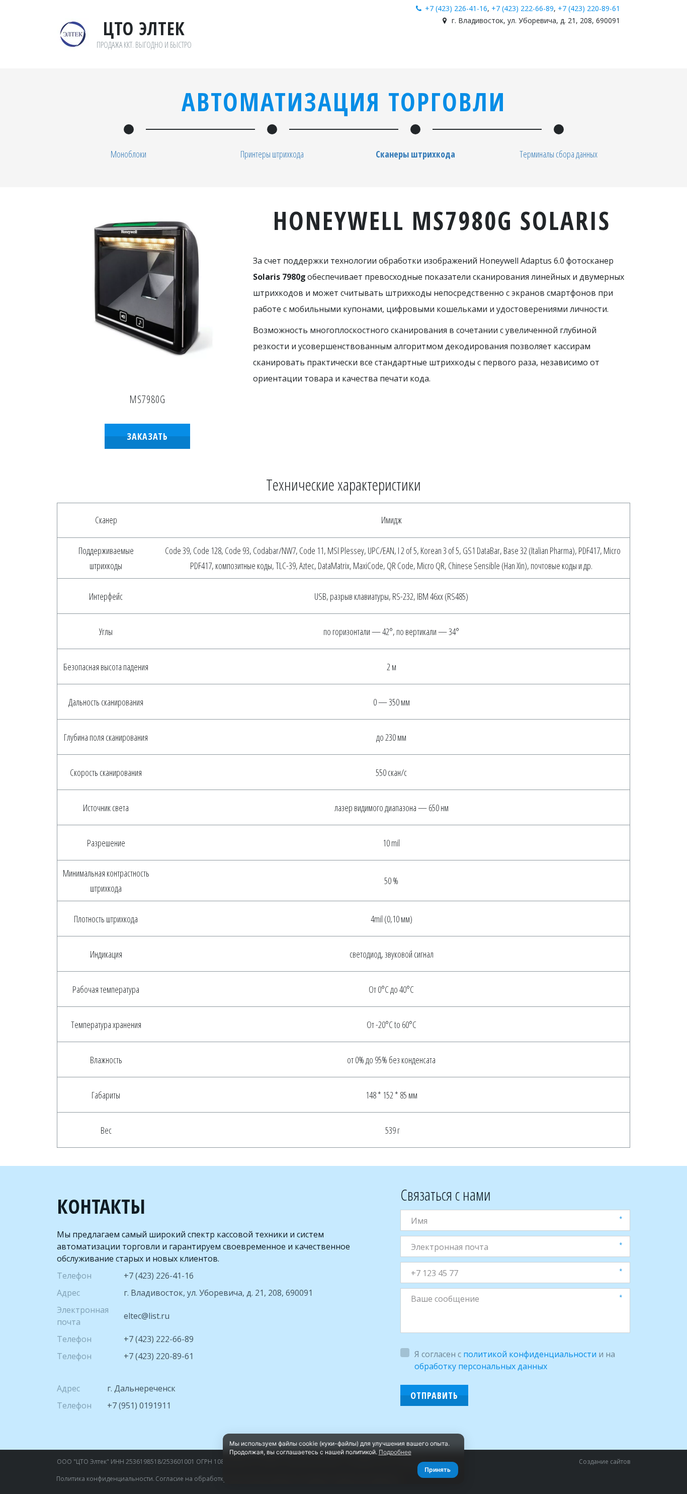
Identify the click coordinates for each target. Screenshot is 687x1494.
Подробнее (395, 1452)
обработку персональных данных (480, 1366)
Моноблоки (128, 154)
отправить (434, 1395)
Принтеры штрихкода (272, 154)
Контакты (576, 49)
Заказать (147, 436)
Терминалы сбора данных (558, 154)
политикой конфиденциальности (529, 1354)
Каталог (532, 49)
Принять (437, 1469)
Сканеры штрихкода (415, 154)
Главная (491, 49)
